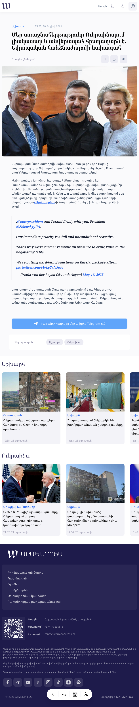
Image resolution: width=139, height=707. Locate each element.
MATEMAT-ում (125, 696)
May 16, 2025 (93, 274)
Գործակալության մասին (25, 573)
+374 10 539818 (54, 626)
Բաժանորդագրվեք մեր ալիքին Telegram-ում (73, 324)
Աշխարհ (54, 342)
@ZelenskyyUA (28, 226)
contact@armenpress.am (60, 634)
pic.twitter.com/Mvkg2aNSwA (39, 267)
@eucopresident (30, 221)
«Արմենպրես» (44, 202)
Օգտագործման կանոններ (27, 596)
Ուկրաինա (74, 342)
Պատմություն (17, 578)
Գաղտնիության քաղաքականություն (34, 602)
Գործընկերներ (19, 590)
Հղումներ (14, 584)
